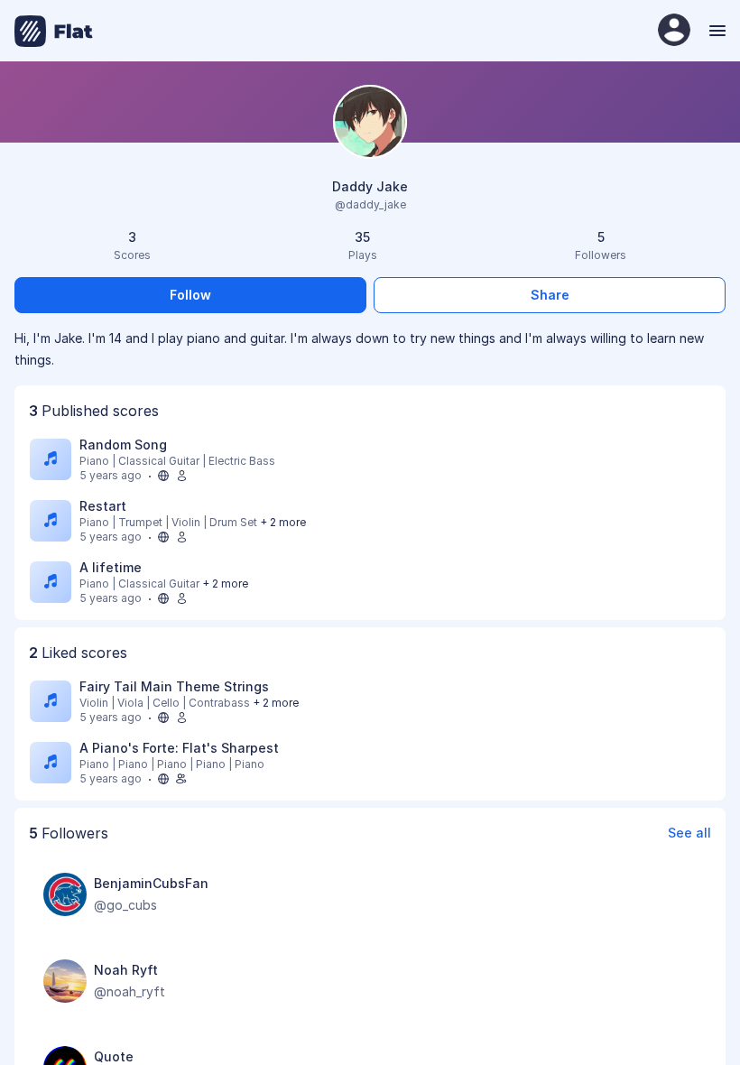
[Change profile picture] (370, 123)
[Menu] (715, 31)
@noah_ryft (129, 991)
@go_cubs (125, 904)
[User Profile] (674, 31)
